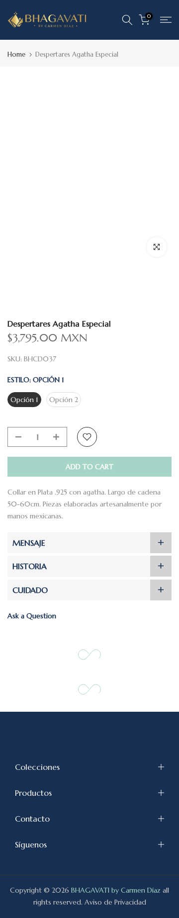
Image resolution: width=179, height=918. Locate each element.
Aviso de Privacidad (115, 902)
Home (16, 54)
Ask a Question (31, 615)
